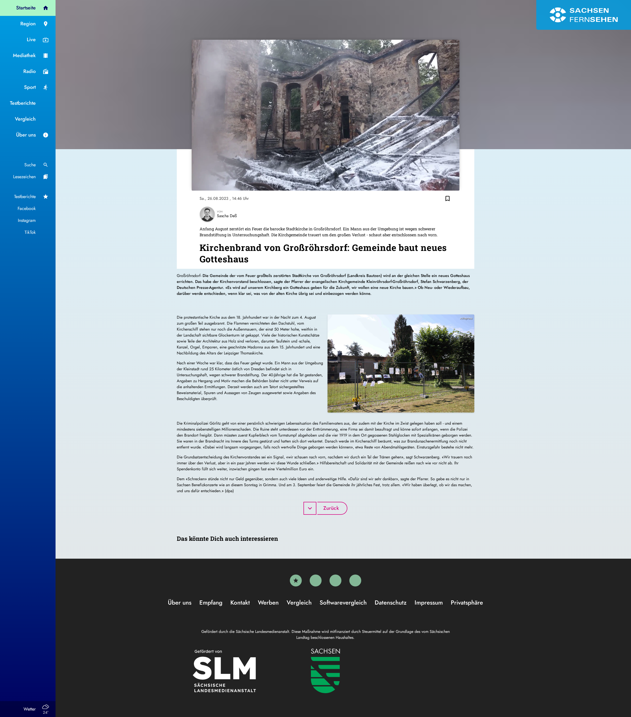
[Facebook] (316, 580)
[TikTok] (355, 580)
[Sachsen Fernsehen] (583, 15)
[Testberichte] (296, 580)
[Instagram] (335, 580)
